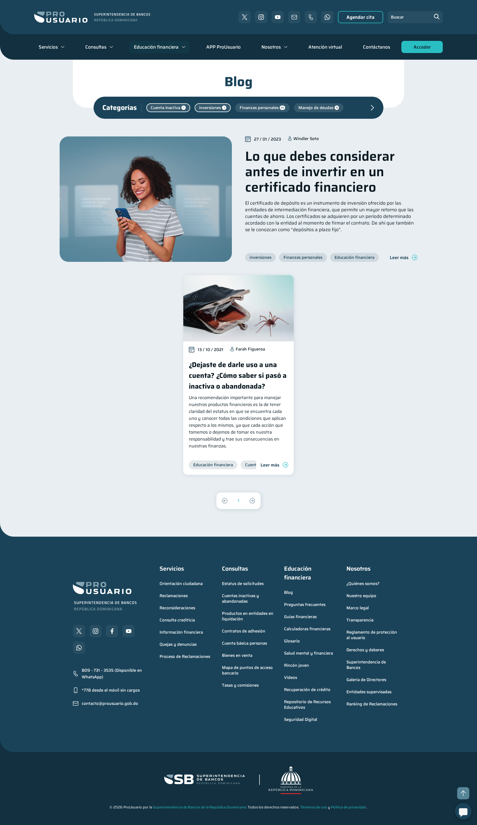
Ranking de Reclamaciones (371, 704)
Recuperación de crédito (307, 689)
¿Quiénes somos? (363, 583)
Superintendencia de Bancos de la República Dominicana (199, 807)
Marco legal (357, 608)
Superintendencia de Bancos (366, 665)
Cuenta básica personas (244, 643)
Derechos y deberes (365, 650)
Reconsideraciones (177, 608)
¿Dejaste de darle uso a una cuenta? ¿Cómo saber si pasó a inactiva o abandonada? (238, 375)
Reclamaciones (174, 595)
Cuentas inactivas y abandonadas (241, 598)
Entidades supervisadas (368, 692)
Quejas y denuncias (178, 644)
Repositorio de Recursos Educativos (308, 705)
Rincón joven (296, 665)
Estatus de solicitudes (243, 583)
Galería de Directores (366, 679)
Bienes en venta (237, 655)
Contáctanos (376, 47)
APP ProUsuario (223, 47)
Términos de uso (313, 807)
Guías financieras (300, 616)
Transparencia (359, 620)
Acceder (421, 48)
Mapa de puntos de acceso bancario (248, 670)
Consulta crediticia (177, 620)
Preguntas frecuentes (304, 604)
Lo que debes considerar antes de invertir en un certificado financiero (320, 171)
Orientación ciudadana (181, 583)
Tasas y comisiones (240, 685)
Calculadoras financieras (307, 629)
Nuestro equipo (361, 595)
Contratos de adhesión (243, 631)
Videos (290, 677)
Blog (288, 592)
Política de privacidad (348, 807)
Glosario (292, 641)
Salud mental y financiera (308, 653)
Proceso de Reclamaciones (185, 656)
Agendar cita (360, 17)
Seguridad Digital (300, 719)
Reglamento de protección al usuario (372, 635)
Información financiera (181, 632)
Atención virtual (325, 47)
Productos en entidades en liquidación (248, 616)
